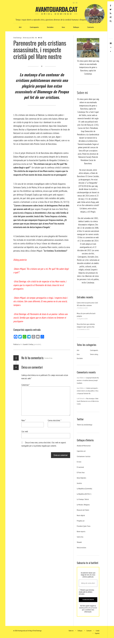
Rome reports (81, 531)
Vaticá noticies (81, 547)
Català (97, 631)
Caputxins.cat (81, 451)
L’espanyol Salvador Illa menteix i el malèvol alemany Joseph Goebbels (88, 380)
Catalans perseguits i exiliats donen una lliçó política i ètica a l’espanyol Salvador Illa (87, 390)
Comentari (25, 384)
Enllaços (76, 27)
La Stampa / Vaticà (83, 499)
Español (97, 633)
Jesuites (79, 483)
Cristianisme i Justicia (83, 456)
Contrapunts (34, 27)
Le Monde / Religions (83, 504)
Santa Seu (80, 537)
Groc (63, 27)
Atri (20, 27)
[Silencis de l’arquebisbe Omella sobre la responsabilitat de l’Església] (111, 51)
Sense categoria (95, 354)
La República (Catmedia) (84, 488)
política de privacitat (90, 608)
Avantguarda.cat (56, 9)
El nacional (80, 467)
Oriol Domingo (17, 38)
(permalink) (37, 344)
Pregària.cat (80, 521)
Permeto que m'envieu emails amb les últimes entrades (86, 592)
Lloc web (24, 431)
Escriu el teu (48, 358)
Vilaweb (79, 542)
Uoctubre (50, 27)
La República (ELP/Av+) (84, 494)
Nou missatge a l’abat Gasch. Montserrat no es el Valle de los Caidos (88, 401)
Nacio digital (81, 515)
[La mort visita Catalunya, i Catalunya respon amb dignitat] (111, 47)
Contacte (90, 27)
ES (76, 3)
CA (73, 3)
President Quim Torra (83, 526)
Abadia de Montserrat (84, 446)
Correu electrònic (54, 420)
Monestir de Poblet (83, 510)
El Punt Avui (80, 472)
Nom (23, 420)
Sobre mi (71, 631)
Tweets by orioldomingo (84, 425)
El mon (79, 462)
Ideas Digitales (81, 478)
